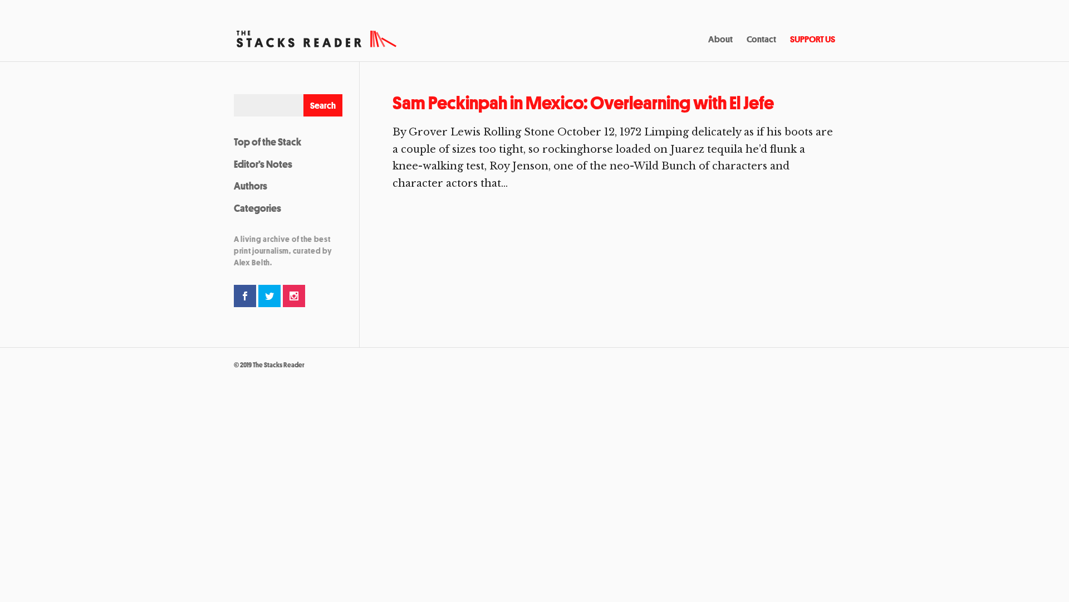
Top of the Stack (267, 141)
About (720, 40)
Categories (257, 208)
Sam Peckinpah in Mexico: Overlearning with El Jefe (583, 102)
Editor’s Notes (263, 164)
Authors (250, 185)
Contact (761, 40)
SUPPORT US (812, 40)
